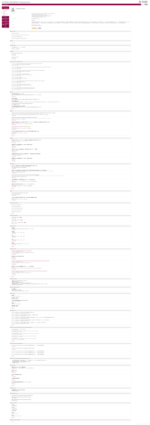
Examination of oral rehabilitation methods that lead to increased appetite (21, 250)
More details (14, 55)
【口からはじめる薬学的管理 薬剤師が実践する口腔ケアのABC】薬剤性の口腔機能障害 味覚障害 (24, 131)
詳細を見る (13, 346)
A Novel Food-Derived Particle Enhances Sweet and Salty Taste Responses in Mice (23, 117)
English (146, 4)
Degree (4, 12)
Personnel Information (6, 9)
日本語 (143, 4)
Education (4, 15)
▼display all (12, 108)
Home (139, 4)
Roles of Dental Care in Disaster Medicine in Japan (18, 126)
